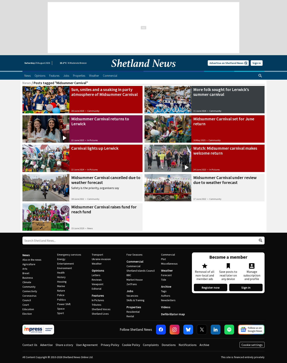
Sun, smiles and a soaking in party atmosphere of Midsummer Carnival (104, 92)
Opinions (98, 270)
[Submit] (260, 241)
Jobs (130, 291)
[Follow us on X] (202, 329)
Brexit (25, 273)
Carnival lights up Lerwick (95, 148)
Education (28, 309)
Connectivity (29, 291)
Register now (211, 287)
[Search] (260, 76)
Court (25, 304)
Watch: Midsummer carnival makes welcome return (225, 150)
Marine (61, 286)
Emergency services (69, 254)
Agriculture (28, 264)
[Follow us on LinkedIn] (215, 329)
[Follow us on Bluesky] (188, 329)
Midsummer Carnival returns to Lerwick (100, 121)
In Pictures (92, 140)
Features (98, 295)
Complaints (151, 345)
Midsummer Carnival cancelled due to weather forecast (105, 180)
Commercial (135, 261)
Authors (165, 295)
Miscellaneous (169, 263)
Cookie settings (252, 345)
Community (93, 110)
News (26, 83)
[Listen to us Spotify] (229, 329)
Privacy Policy (110, 345)
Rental (130, 316)
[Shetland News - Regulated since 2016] (38, 329)
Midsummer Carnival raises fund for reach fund (104, 209)
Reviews (97, 279)
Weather (97, 263)
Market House (135, 279)
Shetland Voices (101, 309)
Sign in (256, 63)
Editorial (96, 288)
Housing (62, 281)
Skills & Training (135, 300)
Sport (60, 313)
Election (27, 313)
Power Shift (63, 304)
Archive (166, 286)
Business (27, 277)
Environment (64, 268)
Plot (163, 259)
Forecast (166, 275)
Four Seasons (135, 254)
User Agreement (87, 345)
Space (61, 308)
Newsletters (168, 300)
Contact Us (29, 345)
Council (26, 300)
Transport (97, 254)
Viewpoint (97, 284)
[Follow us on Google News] (251, 329)
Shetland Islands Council (141, 270)
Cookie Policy (131, 345)
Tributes (96, 304)
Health (61, 272)
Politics (61, 299)
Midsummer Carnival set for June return (223, 121)
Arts (24, 268)
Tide (163, 279)
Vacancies (132, 295)
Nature (61, 290)
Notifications (188, 345)
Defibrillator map (173, 314)
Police (60, 295)
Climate (26, 282)
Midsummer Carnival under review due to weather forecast (225, 180)
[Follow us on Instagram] (174, 329)
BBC (129, 275)
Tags (164, 291)
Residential (133, 311)
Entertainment (65, 263)
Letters (96, 275)
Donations (169, 345)
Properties (134, 307)
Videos (165, 307)
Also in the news (31, 259)
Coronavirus (29, 295)
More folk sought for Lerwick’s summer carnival (221, 92)
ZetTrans (132, 284)
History (61, 277)
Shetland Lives (100, 313)
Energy (61, 259)
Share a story (64, 345)
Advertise (46, 345)
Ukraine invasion (101, 259)
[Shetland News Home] (143, 70)
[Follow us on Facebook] (161, 329)
